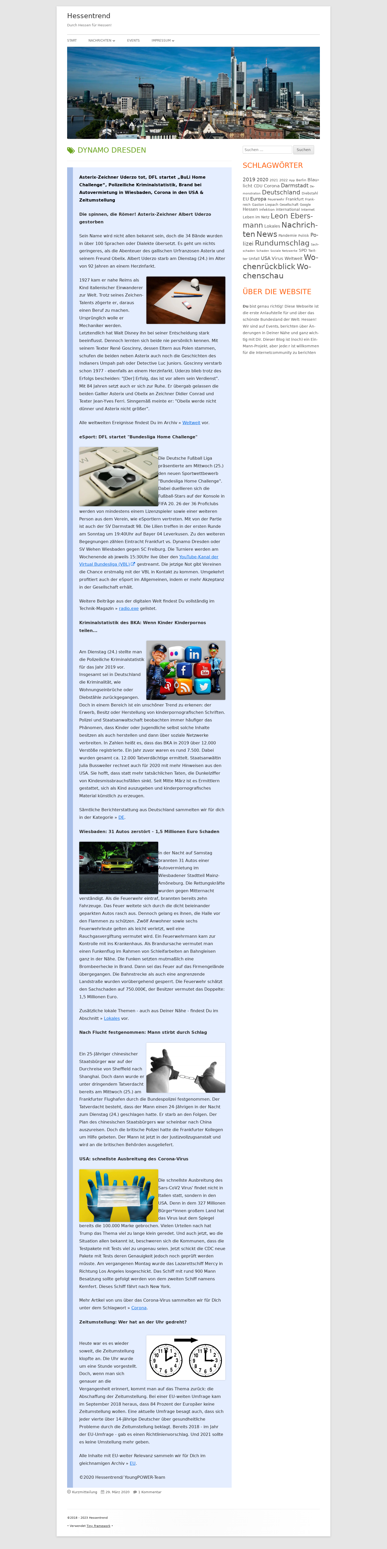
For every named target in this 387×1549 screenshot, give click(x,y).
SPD (303, 250)
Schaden (262, 251)
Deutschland (281, 192)
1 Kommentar (149, 1492)
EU (133, 1463)
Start (72, 40)
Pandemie (288, 235)
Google (305, 205)
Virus (277, 258)
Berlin (301, 180)
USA (265, 258)
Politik (303, 236)
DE (121, 817)
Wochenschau (277, 271)
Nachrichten (99, 40)
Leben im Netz (256, 217)
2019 (249, 179)
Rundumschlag (282, 243)
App (292, 180)
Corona (139, 1307)
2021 (274, 180)
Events (133, 40)
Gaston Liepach (265, 205)
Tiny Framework (98, 1526)
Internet (308, 210)
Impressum (161, 40)
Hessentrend (89, 16)
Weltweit (191, 422)
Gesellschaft (289, 205)
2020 (262, 179)
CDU (258, 186)
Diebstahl (310, 193)
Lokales (112, 1018)
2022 (283, 180)
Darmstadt (295, 186)
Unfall (254, 259)
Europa (258, 199)
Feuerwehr (276, 199)
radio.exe (129, 608)
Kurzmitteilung (84, 1492)
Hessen (250, 209)
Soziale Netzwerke (283, 251)
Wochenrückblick (280, 262)
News (266, 234)
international (288, 209)
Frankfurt (295, 199)
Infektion (267, 210)
